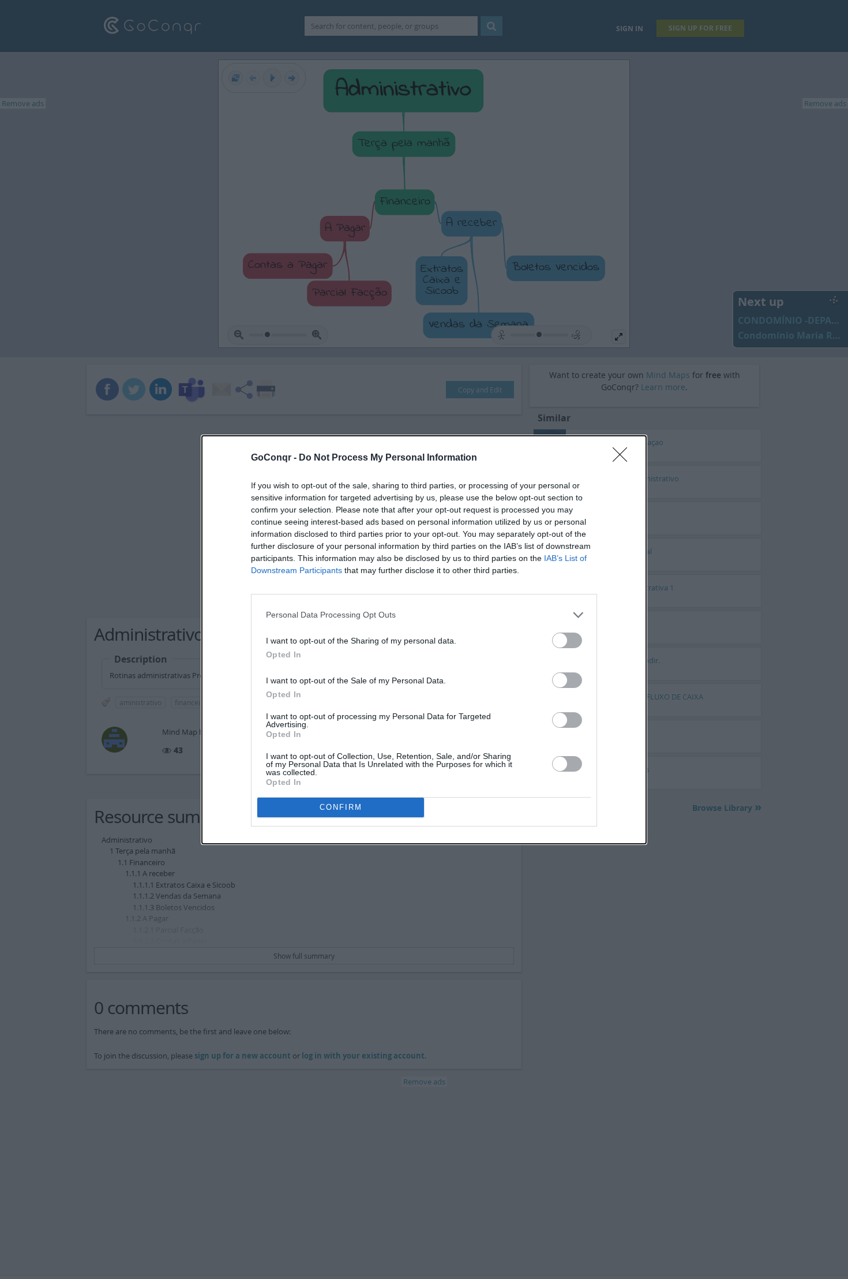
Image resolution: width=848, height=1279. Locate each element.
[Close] (624, 458)
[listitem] (424, 615)
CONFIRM (341, 807)
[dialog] (424, 640)
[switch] (567, 640)
